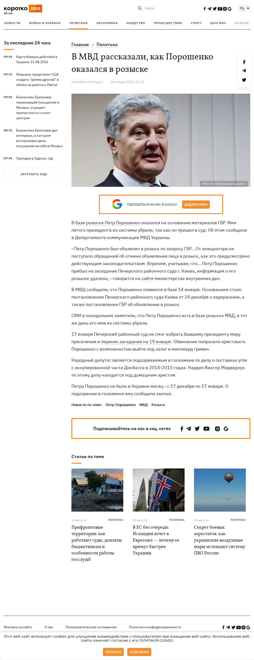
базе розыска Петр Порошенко (107, 222)
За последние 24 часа (27, 43)
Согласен (113, 652)
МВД (143, 404)
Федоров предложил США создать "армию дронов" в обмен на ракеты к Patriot (37, 79)
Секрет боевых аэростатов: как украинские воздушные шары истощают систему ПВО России (219, 540)
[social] (205, 9)
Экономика (107, 23)
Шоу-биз (218, 23)
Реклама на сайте (18, 627)
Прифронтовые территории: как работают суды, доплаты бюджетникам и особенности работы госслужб (96, 543)
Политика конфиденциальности (155, 627)
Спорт (196, 23)
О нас (48, 627)
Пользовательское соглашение (91, 627)
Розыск (158, 404)
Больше (242, 23)
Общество (136, 23)
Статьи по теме (87, 456)
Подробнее (139, 652)
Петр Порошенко (121, 404)
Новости (12, 23)
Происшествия (168, 23)
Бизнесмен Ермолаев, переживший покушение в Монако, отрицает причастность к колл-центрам (37, 107)
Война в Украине (45, 23)
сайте (147, 278)
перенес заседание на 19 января (136, 341)
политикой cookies (156, 640)
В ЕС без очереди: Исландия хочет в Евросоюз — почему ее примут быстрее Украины (156, 540)
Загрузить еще (34, 174)
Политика (78, 23)
